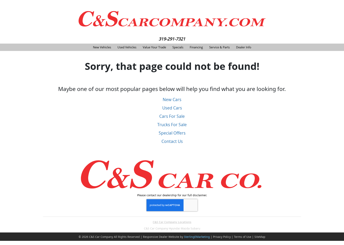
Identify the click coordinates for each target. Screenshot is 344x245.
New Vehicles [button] (102, 47)
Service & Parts (219, 47)
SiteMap (259, 237)
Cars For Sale (172, 116)
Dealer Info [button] (243, 47)
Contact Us (172, 141)
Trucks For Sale (172, 124)
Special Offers (172, 133)
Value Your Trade (154, 47)
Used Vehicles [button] (126, 47)
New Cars (172, 99)
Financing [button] (196, 47)
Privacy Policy (222, 237)
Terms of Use (242, 237)
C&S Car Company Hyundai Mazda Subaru (172, 228)
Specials (177, 47)
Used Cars (172, 108)
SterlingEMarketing (197, 237)
